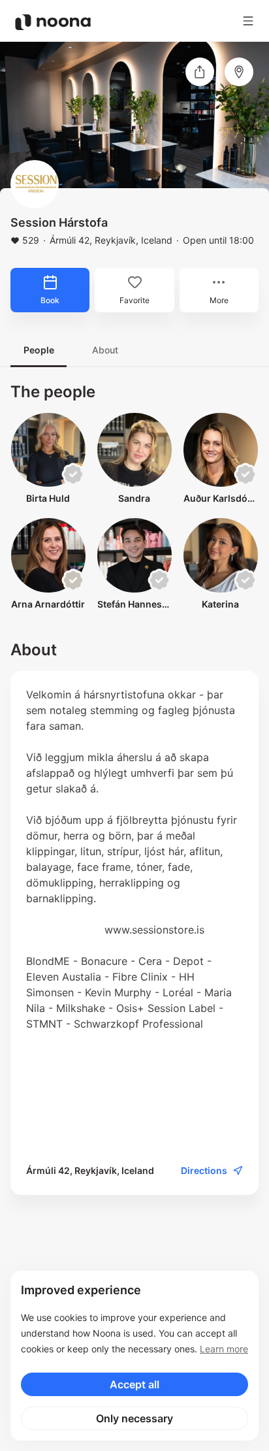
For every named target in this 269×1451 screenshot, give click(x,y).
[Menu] (248, 20)
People (39, 349)
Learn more (224, 1348)
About (105, 349)
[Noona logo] (52, 22)
